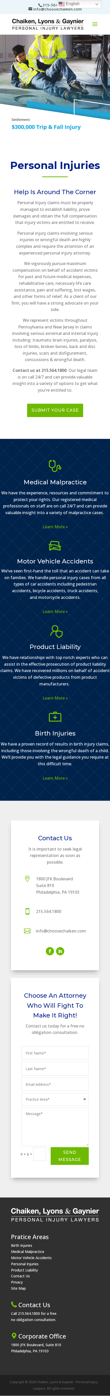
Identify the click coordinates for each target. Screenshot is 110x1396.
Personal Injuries (25, 1263)
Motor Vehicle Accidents (55, 561)
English (72, 4)
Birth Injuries (55, 733)
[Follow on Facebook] (50, 951)
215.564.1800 (48, 911)
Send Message (69, 1156)
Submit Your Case (55, 410)
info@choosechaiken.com (61, 931)
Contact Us (20, 1276)
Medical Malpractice (55, 482)
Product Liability (55, 646)
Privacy (17, 1282)
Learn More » (55, 527)
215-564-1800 (55, 4)
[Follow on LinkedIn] (60, 951)
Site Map (18, 1288)
